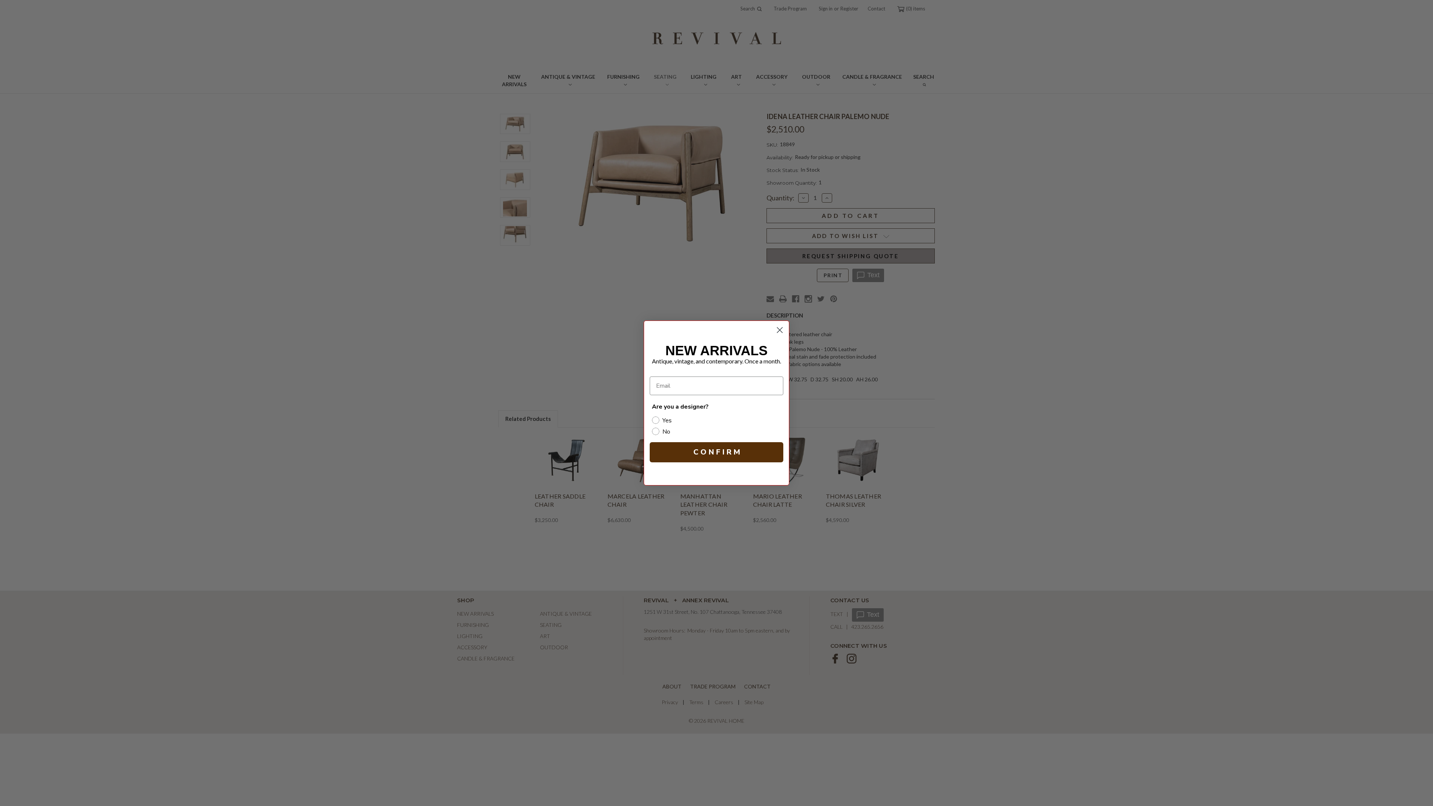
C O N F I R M (716, 452)
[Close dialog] (779, 330)
